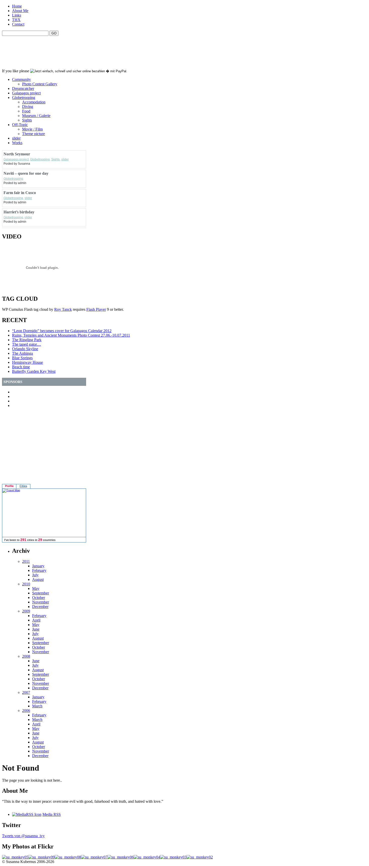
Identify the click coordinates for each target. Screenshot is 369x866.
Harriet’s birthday (19, 212)
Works (17, 143)
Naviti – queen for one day (26, 173)
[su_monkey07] (94, 857)
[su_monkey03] (173, 857)
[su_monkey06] (120, 857)
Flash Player (96, 309)
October (38, 597)
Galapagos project (26, 93)
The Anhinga (22, 353)
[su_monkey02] (200, 857)
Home (17, 6)
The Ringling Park (26, 340)
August (38, 579)
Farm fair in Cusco (20, 193)
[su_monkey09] (41, 857)
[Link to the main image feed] (26, 814)
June (35, 629)
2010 (26, 584)
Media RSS (51, 814)
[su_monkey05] (15, 857)
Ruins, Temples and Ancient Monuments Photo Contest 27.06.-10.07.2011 (71, 335)
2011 (26, 561)
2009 (26, 611)
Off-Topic (20, 124)
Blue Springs (22, 358)
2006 (26, 710)
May (35, 588)
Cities (23, 485)
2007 (26, 692)
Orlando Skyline (25, 349)
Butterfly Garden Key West (33, 371)
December (40, 606)
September (40, 593)
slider (16, 138)
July (35, 575)
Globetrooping (23, 97)
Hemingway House (27, 362)
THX (16, 20)
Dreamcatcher (23, 88)
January (38, 566)
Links (16, 15)
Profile (9, 485)
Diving (27, 106)
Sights (27, 120)
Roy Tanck (63, 309)
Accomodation (33, 102)
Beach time (21, 367)
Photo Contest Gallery (39, 84)
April (36, 620)
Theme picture (33, 134)
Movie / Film (32, 129)
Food (26, 111)
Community (21, 79)
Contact (18, 24)
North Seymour (17, 154)
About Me (20, 11)
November (40, 602)
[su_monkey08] (68, 857)
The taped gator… (26, 344)
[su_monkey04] (147, 857)
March (37, 706)
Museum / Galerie (36, 115)
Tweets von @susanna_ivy (23, 836)
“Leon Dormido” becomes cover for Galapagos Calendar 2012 (61, 331)
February (39, 570)
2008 (26, 656)
